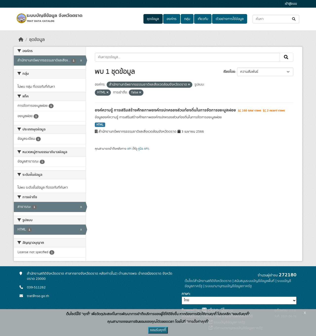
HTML (100, 125)
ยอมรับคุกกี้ (158, 330)
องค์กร (172, 19)
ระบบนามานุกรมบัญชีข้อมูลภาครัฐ (228, 286)
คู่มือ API (143, 148)
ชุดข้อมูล (153, 19)
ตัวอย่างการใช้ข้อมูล (230, 19)
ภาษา (186, 293)
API (129, 148)
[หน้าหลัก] (21, 39)
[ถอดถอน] (189, 85)
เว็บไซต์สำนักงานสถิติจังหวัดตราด (208, 281)
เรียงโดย (229, 71)
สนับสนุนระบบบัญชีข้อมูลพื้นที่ (254, 281)
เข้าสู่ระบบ (291, 3)
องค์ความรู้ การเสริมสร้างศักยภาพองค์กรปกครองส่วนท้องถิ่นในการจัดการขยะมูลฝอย (166, 110)
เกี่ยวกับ (203, 19)
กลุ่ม (187, 19)
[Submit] (294, 19)
